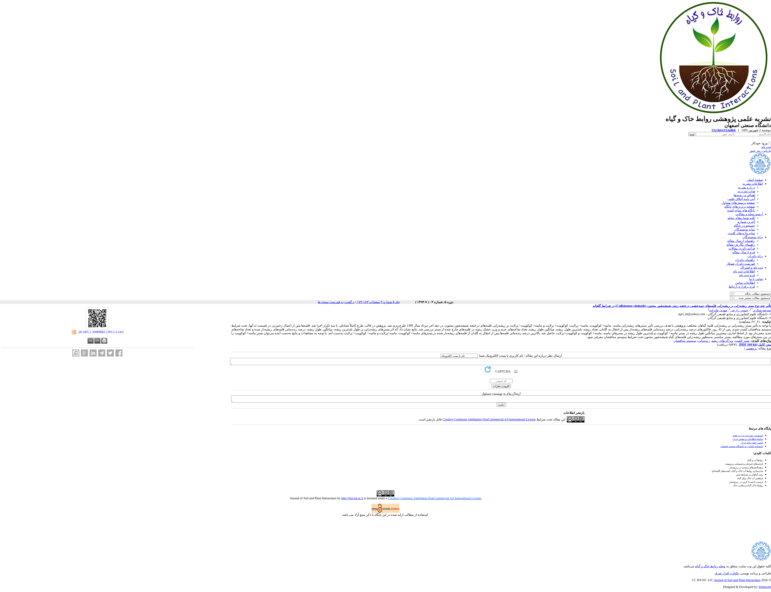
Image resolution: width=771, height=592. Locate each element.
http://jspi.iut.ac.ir (352, 498)
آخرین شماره (746, 221)
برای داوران (755, 256)
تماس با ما (756, 279)
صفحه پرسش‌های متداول (738, 202)
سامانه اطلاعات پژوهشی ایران (747, 439)
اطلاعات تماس (745, 282)
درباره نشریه (746, 187)
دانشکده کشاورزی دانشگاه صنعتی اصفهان (741, 446)
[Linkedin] (93, 352)
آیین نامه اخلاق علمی (741, 199)
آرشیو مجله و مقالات (749, 214)
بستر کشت (742, 340)
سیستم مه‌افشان (684, 340)
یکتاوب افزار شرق (727, 573)
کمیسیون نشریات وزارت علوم (748, 435)
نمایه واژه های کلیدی (741, 233)
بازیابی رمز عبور (760, 150)
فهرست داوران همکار (740, 263)
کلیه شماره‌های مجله (741, 218)
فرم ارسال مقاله (743, 252)
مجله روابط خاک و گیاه (710, 566)
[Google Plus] (84, 352)
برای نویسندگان (752, 237)
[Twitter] (110, 352)
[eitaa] (75, 352)
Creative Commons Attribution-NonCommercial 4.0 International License (489, 419)
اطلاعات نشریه (753, 183)
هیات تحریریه (746, 191)
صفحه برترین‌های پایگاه (739, 206)
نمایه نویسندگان (744, 229)
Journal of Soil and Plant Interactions (737, 580)
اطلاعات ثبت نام (744, 271)
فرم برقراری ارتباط (742, 286)
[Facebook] (118, 352)
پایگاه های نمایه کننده (741, 210)
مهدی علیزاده (718, 310)
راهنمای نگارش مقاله (740, 244)
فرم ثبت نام (747, 275)
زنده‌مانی (704, 340)
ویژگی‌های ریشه (722, 340)
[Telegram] (101, 352)
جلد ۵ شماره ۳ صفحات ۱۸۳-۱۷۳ (378, 302)
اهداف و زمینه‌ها (744, 195)
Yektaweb (764, 587)
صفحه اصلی (755, 180)
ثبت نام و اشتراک (751, 267)
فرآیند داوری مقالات (741, 248)
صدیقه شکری (762, 310)
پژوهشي (751, 348)
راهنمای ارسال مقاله (741, 241)
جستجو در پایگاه (744, 225)
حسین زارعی (739, 310)
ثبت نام (766, 147)
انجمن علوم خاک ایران (752, 442)
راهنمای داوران (745, 260)
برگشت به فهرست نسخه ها (336, 302)
